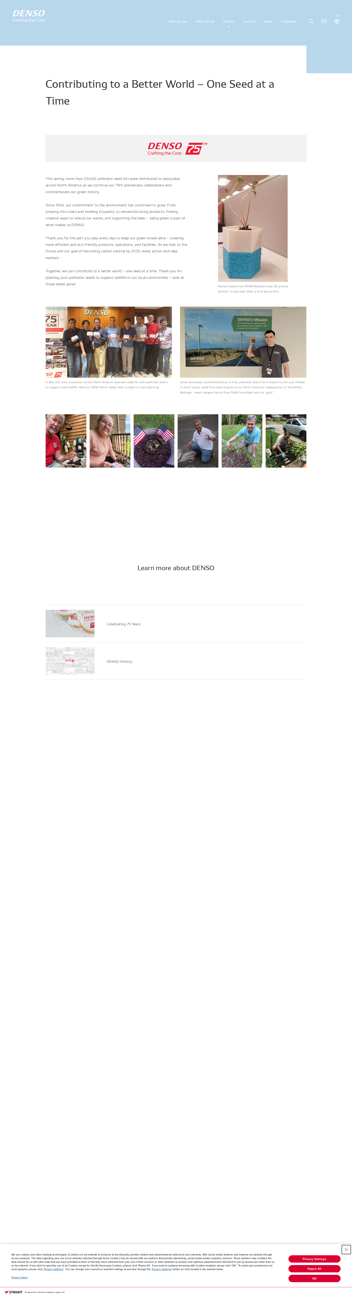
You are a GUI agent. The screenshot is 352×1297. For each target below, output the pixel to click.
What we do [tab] (205, 21)
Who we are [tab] (177, 21)
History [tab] (229, 21)
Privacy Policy (19, 1277)
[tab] (311, 21)
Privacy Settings (314, 1259)
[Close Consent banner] (346, 1249)
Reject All (314, 1268)
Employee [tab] (288, 21)
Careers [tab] (249, 21)
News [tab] (268, 21)
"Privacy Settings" (53, 1269)
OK (314, 1278)
